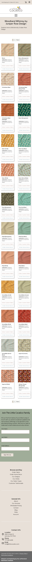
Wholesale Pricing (16, 505)
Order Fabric (16, 472)
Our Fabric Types (16, 481)
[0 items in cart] (25, 2)
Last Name (4, 437)
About (16, 501)
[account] (28, 2)
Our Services (16, 503)
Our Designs (16, 476)
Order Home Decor (16, 474)
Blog (16, 510)
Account (16, 514)
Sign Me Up (7, 455)
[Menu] (16, 15)
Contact (16, 508)
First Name (4, 428)
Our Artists (16, 479)
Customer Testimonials (16, 483)
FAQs (16, 512)
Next (17, 40)
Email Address (5, 445)
